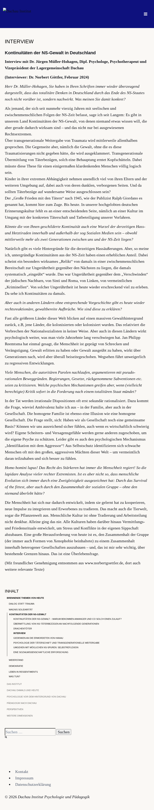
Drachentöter (22, 628)
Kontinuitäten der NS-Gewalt (27, 614)
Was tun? (14, 676)
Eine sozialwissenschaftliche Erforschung (40, 652)
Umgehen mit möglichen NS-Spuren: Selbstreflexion (45, 647)
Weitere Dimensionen (20, 715)
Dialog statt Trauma (21, 604)
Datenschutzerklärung (33, 784)
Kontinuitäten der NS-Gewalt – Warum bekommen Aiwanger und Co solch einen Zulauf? (67, 619)
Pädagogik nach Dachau (22, 703)
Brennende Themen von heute (25, 598)
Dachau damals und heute (23, 690)
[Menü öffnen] (145, 14)
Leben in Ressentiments (23, 672)
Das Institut (14, 684)
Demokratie (16, 666)
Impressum (24, 778)
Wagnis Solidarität (21, 609)
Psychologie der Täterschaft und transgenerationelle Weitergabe (56, 643)
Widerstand (16, 660)
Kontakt (21, 771)
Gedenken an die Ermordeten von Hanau (38, 638)
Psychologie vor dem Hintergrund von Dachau (36, 696)
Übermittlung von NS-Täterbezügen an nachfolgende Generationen (56, 624)
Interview (19, 633)
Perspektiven (15, 709)
